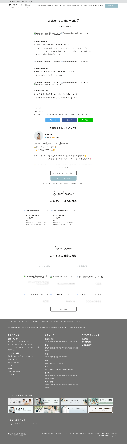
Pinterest (39, 424)
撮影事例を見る (77, 5)
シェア (70, 120)
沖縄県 (47, 387)
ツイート (53, 120)
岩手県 (56, 341)
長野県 (47, 357)
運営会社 (45, 433)
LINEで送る (86, 120)
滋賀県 (47, 369)
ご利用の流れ (42, 5)
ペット (10, 368)
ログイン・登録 (98, 5)
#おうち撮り (59, 114)
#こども (73, 114)
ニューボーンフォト (14, 341)
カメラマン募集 (73, 433)
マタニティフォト (13, 344)
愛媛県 (47, 378)
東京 (40, 108)
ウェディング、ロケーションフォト (23, 356)
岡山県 (56, 375)
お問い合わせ (83, 433)
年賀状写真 (11, 350)
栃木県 (52, 348)
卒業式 (10, 362)
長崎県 (56, 384)
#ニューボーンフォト (44, 114)
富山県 (52, 363)
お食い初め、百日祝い (26, 344)
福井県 (61, 363)
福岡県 (47, 384)
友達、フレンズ (13, 359)
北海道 (47, 341)
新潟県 (47, 363)
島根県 (52, 375)
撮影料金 (85, 339)
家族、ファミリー (14, 339)
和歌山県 (71, 369)
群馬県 (56, 348)
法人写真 (11, 374)
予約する (111, 6)
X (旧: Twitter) (19, 424)
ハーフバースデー (13, 347)
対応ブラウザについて (112, 433)
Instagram (11, 424)
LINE (33, 424)
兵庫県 (61, 369)
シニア (10, 365)
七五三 (29, 341)
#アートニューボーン (83, 114)
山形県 (70, 341)
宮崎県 (70, 384)
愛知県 (61, 357)
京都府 (52, 369)
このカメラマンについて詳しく (63, 173)
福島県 (75, 341)
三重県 (65, 357)
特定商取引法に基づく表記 (96, 433)
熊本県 (61, 384)
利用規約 (51, 433)
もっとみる (63, 309)
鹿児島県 (75, 384)
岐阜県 (52, 357)
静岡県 (56, 357)
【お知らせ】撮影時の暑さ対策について (20, 1)
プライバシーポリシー (61, 433)
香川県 (75, 375)
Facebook (28, 424)
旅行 (18, 362)
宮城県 (61, 341)
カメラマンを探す (65, 5)
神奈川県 (75, 348)
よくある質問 (87, 5)
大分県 (65, 384)
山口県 (65, 375)
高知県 (52, 378)
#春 (53, 114)
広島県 (61, 375)
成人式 (14, 362)
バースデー (22, 347)
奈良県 (65, 369)
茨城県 (47, 348)
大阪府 (56, 369)
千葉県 (65, 348)
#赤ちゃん (67, 114)
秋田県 (65, 341)
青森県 (52, 341)
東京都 (70, 348)
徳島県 (70, 375)
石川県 (56, 363)
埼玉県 (61, 348)
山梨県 (47, 350)
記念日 (10, 356)
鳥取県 (47, 375)
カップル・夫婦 (13, 353)
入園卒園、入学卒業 (33, 347)
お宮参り (23, 341)
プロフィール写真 (14, 371)
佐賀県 (52, 384)
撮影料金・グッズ (53, 5)
